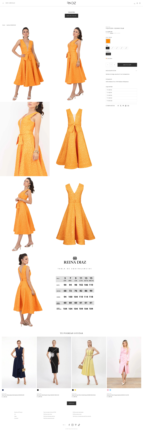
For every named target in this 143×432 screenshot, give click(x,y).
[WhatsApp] (125, 105)
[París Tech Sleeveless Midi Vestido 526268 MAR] (19, 362)
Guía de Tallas (71, 12)
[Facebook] (118, 105)
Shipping (111, 33)
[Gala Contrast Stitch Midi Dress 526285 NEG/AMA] (89, 362)
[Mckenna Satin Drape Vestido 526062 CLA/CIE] (124, 362)
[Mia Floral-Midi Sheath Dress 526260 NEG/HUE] (54, 362)
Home (3, 25)
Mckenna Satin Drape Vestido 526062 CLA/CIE (118, 395)
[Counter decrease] (107, 64)
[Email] (128, 105)
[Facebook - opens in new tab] (69, 425)
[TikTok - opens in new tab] (79, 425)
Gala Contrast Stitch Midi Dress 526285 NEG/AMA (84, 395)
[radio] (108, 41)
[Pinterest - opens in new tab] (76, 425)
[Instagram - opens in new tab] (72, 425)
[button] (3, 3)
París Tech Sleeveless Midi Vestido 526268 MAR (13, 395)
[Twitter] (120, 105)
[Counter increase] (114, 64)
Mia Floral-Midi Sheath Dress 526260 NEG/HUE (48, 395)
